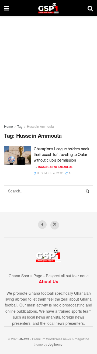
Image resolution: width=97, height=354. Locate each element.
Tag (20, 126)
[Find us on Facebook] (42, 224)
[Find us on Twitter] (54, 225)
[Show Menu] (6, 8)
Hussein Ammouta (40, 126)
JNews (24, 339)
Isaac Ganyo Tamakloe (55, 167)
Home (8, 126)
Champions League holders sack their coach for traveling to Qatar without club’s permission (61, 154)
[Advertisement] (48, 67)
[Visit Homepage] (48, 8)
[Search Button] (90, 8)
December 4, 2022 (49, 173)
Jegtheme (55, 344)
